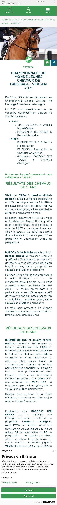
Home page (9, 12)
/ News (14, 20)
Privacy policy (33, 482)
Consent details (9, 482)
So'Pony (40, 2)
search (28, 13)
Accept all (28, 490)
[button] (28, 11)
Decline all (29, 496)
